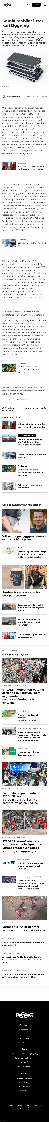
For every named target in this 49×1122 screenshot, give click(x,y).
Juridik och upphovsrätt (24, 1058)
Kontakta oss (24, 1082)
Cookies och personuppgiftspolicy (24, 1054)
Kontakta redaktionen (24, 1078)
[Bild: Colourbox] (24, 67)
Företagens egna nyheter (15, 654)
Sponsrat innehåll (24, 1066)
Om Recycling (24, 1090)
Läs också (22, 163)
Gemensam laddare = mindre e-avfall (32, 244)
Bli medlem (24, 1034)
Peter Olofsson (15, 96)
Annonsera (24, 1038)
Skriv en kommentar (37, 408)
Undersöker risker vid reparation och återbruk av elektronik (30, 369)
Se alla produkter (24, 1042)
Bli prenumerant (24, 1030)
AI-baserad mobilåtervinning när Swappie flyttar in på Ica (31, 167)
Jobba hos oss (24, 1086)
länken (17, 388)
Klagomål (24, 1062)
